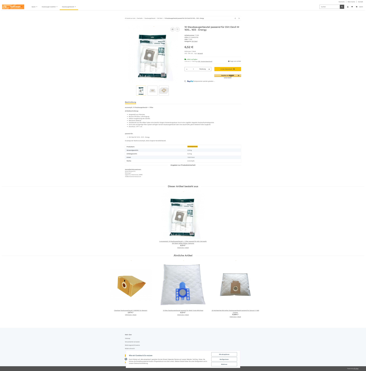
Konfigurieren (224, 359)
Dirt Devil (194, 41)
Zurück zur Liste (130, 18)
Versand (200, 53)
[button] (348, 6)
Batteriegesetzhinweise (132, 345)
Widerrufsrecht (130, 348)
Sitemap (127, 338)
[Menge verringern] (187, 69)
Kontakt (360, 2)
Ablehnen (224, 364)
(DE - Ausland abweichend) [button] (205, 61)
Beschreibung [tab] (130, 102)
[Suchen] (342, 7)
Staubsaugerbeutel (192, 146)
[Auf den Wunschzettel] (177, 29)
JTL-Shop (356, 368)
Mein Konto (351, 2)
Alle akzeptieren (224, 354)
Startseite (342, 2)
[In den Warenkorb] (126, 25)
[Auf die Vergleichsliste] (172, 29)
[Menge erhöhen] (209, 69)
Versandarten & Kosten (132, 342)
